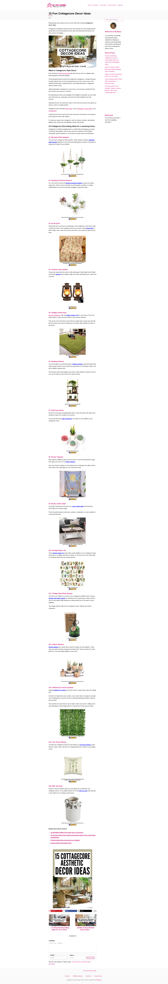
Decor (50, 17)
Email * (72, 955)
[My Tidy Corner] (56, 5)
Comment (52, 940)
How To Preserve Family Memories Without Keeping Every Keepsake (113, 69)
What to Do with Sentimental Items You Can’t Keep (113, 75)
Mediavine (99, 980)
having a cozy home (64, 73)
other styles (68, 108)
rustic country (89, 108)
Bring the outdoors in (55, 315)
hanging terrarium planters (74, 183)
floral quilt (89, 228)
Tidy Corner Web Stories (89, 970)
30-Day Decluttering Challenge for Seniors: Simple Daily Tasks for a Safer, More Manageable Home (112, 60)
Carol (51, 15)
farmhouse (81, 108)
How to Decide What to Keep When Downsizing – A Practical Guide (113, 81)
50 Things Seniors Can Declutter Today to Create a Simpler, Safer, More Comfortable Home (113, 89)
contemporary (53, 110)
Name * (52, 955)
